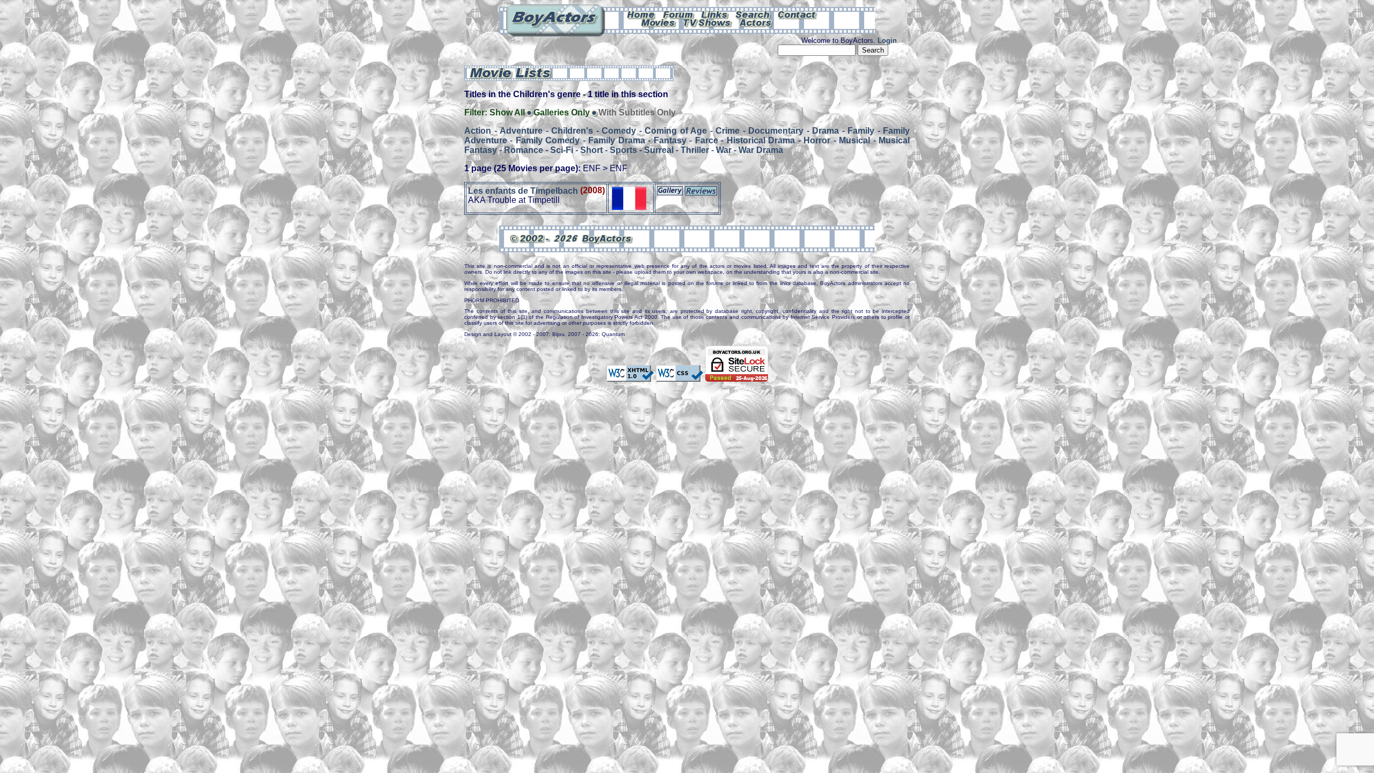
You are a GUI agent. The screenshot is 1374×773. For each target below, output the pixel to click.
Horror (816, 140)
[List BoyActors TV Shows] (708, 22)
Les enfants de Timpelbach (523, 190)
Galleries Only (561, 112)
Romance (523, 150)
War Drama (761, 150)
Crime (727, 130)
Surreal (659, 150)
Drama (825, 130)
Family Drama (616, 140)
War (724, 150)
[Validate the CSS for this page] (679, 376)
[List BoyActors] (756, 22)
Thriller (695, 150)
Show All (507, 112)
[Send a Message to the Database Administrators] (798, 14)
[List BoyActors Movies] (658, 22)
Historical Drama (761, 140)
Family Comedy (548, 140)
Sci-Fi (561, 150)
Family (860, 130)
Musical (854, 140)
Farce (706, 140)
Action (477, 130)
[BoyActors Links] (715, 14)
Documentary (775, 130)
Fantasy (670, 140)
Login (887, 41)
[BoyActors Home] (641, 14)
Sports (623, 150)
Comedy (619, 130)
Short (591, 150)
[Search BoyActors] (753, 14)
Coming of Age (676, 130)
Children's (572, 130)
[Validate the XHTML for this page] (630, 376)
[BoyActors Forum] (678, 14)
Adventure (521, 130)
